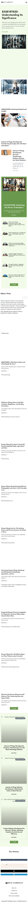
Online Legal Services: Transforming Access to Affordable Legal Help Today (17, 234)
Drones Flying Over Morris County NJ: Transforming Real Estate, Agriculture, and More (13, 446)
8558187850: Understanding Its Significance (12, 15)
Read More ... (5, 32)
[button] (26, 2)
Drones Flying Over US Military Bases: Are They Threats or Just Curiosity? (13, 655)
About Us (14, 888)
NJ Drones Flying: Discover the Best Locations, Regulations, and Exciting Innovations (12, 404)
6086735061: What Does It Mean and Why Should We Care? (13, 363)
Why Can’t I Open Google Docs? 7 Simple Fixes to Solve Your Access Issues (17, 276)
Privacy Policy (14, 893)
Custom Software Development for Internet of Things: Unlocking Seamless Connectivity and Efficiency (14, 831)
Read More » (4, 370)
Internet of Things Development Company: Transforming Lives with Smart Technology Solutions (14, 748)
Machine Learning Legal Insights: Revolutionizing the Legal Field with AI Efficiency (17, 244)
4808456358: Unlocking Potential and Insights (13, 110)
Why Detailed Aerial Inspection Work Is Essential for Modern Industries (11, 312)
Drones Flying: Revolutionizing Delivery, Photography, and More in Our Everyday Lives (14, 488)
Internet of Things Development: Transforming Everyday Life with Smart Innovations (13, 144)
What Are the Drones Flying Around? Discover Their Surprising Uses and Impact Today (12, 696)
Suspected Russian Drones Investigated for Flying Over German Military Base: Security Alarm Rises (13, 614)
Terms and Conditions (14, 895)
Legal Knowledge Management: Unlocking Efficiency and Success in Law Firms (17, 255)
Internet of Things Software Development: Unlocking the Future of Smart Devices (14, 789)
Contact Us (14, 890)
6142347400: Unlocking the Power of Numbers (14, 206)
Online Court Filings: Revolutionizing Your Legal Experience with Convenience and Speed (16, 224)
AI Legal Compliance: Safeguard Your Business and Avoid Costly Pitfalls (16, 266)
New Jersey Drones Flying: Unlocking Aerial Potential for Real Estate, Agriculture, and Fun (12, 572)
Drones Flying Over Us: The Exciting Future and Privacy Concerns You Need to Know (13, 530)
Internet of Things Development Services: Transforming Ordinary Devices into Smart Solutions (19, 155)
